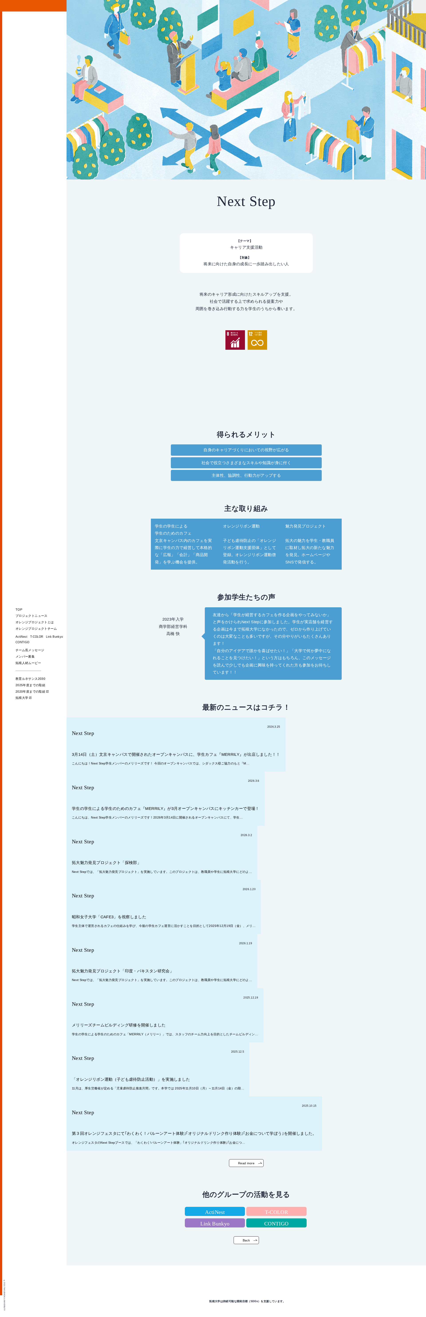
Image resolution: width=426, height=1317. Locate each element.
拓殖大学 (24, 698)
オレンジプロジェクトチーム (36, 628)
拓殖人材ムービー (28, 663)
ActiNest (21, 636)
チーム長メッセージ (30, 650)
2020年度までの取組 (32, 691)
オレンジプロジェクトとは (35, 622)
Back (246, 1240)
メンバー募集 (25, 656)
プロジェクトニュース (31, 615)
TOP (19, 609)
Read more (246, 1163)
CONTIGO (23, 642)
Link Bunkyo (54, 636)
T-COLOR (36, 636)
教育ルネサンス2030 (30, 678)
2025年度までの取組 (30, 685)
